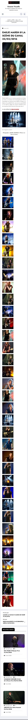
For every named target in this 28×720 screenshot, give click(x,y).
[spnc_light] (24, 14)
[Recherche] (21, 14)
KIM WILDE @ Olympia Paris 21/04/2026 (12, 651)
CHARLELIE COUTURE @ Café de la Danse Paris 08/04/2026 (13, 680)
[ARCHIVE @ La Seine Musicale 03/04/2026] (14, 697)
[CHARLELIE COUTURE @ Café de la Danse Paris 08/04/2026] (14, 669)
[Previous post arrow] (24, 615)
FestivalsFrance (8, 649)
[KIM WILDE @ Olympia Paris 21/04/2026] (14, 640)
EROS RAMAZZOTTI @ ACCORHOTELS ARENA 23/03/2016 (13, 622)
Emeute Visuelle (14, 6)
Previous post (6, 612)
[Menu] (2, 14)
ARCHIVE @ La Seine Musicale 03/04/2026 (12, 708)
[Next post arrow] (24, 622)
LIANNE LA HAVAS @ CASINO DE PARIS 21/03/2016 (14, 615)
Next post (5, 619)
